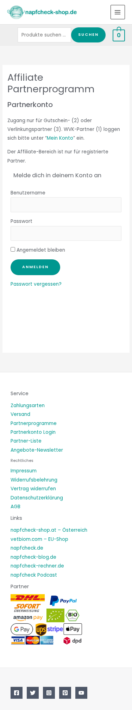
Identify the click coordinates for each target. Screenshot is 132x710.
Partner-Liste (26, 441)
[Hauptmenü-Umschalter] (118, 12)
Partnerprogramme (34, 423)
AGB (15, 506)
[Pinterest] (65, 693)
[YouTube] (81, 693)
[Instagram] (49, 693)
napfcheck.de (27, 548)
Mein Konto (60, 138)
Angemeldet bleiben (40, 250)
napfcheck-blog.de (33, 557)
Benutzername (28, 193)
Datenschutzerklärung (37, 498)
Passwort (21, 221)
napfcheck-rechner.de (37, 566)
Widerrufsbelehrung (34, 480)
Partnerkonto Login (33, 432)
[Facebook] (17, 693)
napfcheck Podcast (34, 575)
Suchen (88, 34)
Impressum (24, 470)
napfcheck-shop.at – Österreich (49, 530)
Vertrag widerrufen (33, 488)
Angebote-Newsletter (37, 450)
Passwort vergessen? (36, 284)
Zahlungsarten (28, 405)
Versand (20, 414)
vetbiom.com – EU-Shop (39, 539)
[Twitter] (33, 693)
